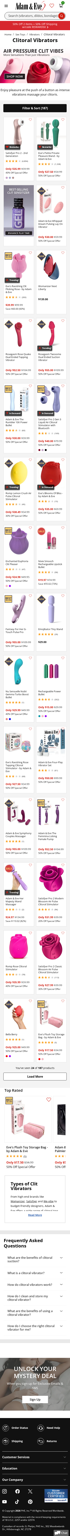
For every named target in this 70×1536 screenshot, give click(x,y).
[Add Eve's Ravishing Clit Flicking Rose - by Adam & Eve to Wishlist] (30, 252)
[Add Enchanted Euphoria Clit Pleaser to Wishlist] (30, 527)
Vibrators (34, 34)
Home (7, 34)
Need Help (53, 1427)
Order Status (19, 1427)
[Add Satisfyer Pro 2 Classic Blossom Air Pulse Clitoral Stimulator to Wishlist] (62, 933)
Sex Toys (20, 34)
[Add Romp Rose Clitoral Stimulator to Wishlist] (30, 933)
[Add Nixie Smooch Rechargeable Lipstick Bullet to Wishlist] (62, 527)
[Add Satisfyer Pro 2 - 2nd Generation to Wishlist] (30, 119)
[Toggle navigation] (6, 5)
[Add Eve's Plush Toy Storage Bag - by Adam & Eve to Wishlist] (62, 1000)
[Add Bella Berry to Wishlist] (30, 1000)
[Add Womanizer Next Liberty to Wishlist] (62, 252)
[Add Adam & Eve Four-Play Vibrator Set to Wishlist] (62, 728)
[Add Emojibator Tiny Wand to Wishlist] (62, 595)
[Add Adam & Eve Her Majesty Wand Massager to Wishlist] (30, 865)
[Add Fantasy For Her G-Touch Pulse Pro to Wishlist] (30, 595)
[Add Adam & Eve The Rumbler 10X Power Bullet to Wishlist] (30, 385)
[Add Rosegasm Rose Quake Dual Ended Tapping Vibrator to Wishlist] (30, 320)
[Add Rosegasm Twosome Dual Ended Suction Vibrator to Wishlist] (62, 320)
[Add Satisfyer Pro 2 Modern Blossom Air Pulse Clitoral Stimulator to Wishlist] (62, 865)
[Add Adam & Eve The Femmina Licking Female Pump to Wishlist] (62, 799)
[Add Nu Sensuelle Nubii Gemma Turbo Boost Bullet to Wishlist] (30, 658)
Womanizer (18, 1201)
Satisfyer (31, 1201)
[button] (35, 1076)
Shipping (17, 1441)
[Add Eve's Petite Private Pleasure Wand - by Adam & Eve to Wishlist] (62, 119)
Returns (51, 1441)
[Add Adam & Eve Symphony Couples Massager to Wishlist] (30, 799)
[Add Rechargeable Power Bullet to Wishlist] (62, 658)
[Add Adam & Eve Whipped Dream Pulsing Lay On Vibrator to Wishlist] (62, 187)
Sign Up (35, 1399)
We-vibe (48, 1201)
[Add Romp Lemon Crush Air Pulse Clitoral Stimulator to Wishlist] (30, 459)
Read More (35, 1215)
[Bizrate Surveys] (62, 1500)
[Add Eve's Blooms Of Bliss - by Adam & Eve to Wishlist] (62, 459)
